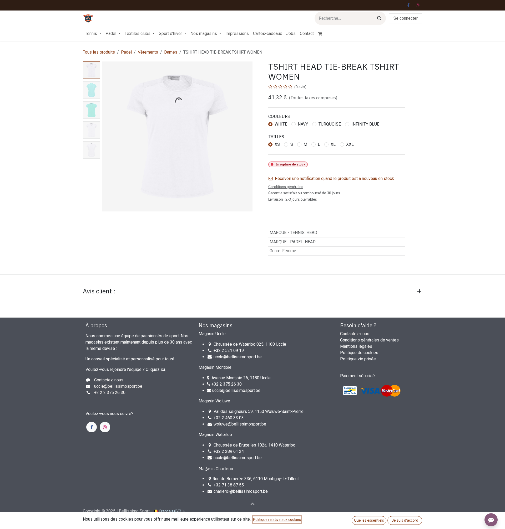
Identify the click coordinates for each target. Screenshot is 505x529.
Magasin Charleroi (216, 468)
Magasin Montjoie (215, 367)
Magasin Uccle (212, 333)
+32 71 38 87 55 (229, 485)
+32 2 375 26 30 (226, 384)
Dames (170, 52)
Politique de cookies (359, 352)
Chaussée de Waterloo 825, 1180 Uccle (250, 344)
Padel (126, 52)
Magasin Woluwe (214, 400)
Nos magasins (216, 325)
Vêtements (148, 52)
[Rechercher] (379, 18)
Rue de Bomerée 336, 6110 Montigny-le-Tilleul (256, 478)
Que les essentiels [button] (369, 520)
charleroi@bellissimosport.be (241, 491)
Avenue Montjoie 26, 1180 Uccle (241, 377)
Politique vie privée (358, 358)
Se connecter (405, 18)
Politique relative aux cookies (277, 519)
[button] (109, 136)
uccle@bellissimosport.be (238, 356)
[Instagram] (417, 5)
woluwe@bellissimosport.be (240, 424)
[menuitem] (93, 33)
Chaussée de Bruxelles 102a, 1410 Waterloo (254, 445)
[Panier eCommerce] (322, 33)
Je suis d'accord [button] (405, 520)
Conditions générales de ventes (369, 340)
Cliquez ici (155, 369)
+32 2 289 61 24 (229, 451)
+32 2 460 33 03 (229, 417)
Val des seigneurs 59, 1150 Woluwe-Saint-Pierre (259, 411)
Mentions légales (356, 346)
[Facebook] (408, 5)
